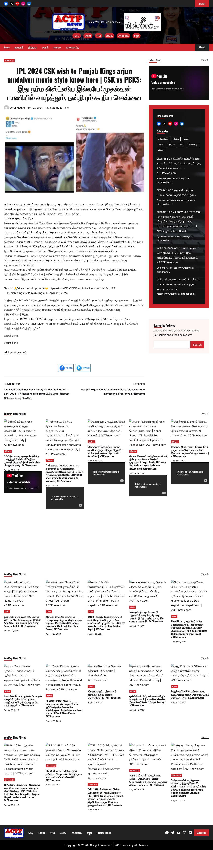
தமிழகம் (172, 145)
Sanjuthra (19, 107)
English (88, 35)
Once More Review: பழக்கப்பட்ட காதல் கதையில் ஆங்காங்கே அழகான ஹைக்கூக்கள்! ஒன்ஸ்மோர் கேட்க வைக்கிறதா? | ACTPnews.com (23, 700)
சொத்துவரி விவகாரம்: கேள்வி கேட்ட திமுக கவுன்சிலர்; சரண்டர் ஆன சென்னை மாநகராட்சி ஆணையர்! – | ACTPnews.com (190, 451)
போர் (181, 145)
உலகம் (186, 139)
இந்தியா (176, 139)
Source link (11, 342)
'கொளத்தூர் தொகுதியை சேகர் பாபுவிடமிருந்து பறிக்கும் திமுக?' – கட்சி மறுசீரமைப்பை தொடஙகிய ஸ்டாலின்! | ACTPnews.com (105, 451)
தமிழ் (76, 35)
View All (205, 60)
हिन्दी (98, 35)
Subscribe (201, 832)
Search (197, 344)
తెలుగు (109, 35)
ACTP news (122, 845)
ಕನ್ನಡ (136, 35)
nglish (202, 3)
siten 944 (162, 212)
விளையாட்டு (9, 61)
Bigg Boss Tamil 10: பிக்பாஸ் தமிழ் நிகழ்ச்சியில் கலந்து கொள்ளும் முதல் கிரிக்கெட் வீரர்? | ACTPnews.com (190, 694)
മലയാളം (123, 35)
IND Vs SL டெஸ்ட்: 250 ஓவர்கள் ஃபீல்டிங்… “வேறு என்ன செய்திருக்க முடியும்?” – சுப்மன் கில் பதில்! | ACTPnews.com (64, 775)
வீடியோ (161, 150)
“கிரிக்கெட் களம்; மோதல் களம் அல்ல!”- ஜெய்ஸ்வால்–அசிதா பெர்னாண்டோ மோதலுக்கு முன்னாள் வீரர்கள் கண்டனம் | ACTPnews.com (148, 779)
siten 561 (162, 190)
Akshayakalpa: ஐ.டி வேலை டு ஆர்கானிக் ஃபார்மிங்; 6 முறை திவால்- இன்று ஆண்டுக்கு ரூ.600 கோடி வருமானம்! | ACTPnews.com (146, 616)
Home (7, 47)
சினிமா (160, 145)
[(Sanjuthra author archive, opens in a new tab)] (6, 109)
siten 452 (162, 158)
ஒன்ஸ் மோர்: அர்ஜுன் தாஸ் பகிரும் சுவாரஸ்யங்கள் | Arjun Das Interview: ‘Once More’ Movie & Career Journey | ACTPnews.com (147, 700)
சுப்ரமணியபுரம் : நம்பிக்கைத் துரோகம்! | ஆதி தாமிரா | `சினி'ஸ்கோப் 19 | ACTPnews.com (104, 694)
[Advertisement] (106, 545)
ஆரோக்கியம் (163, 139)
